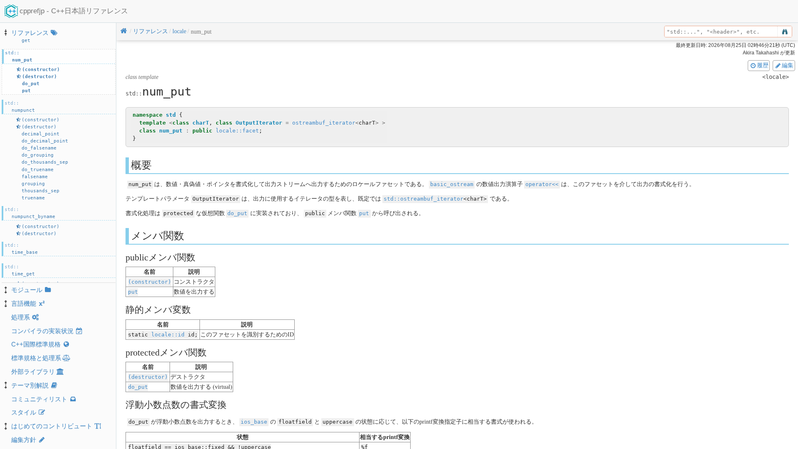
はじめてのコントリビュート (51, 425)
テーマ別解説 (30, 385)
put (364, 213)
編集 (787, 65)
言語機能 (23, 303)
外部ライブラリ (33, 371)
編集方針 (23, 439)
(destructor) (148, 377)
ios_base (254, 422)
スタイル (23, 412)
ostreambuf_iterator (323, 123)
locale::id (168, 334)
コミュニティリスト (39, 398)
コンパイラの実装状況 (42, 330)
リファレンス (30, 32)
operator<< (542, 184)
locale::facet (237, 131)
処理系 (20, 317)
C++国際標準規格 (36, 344)
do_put (237, 213)
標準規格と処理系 (36, 357)
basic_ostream (451, 184)
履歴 (762, 65)
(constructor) (149, 282)
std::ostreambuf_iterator (423, 199)
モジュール (26, 289)
